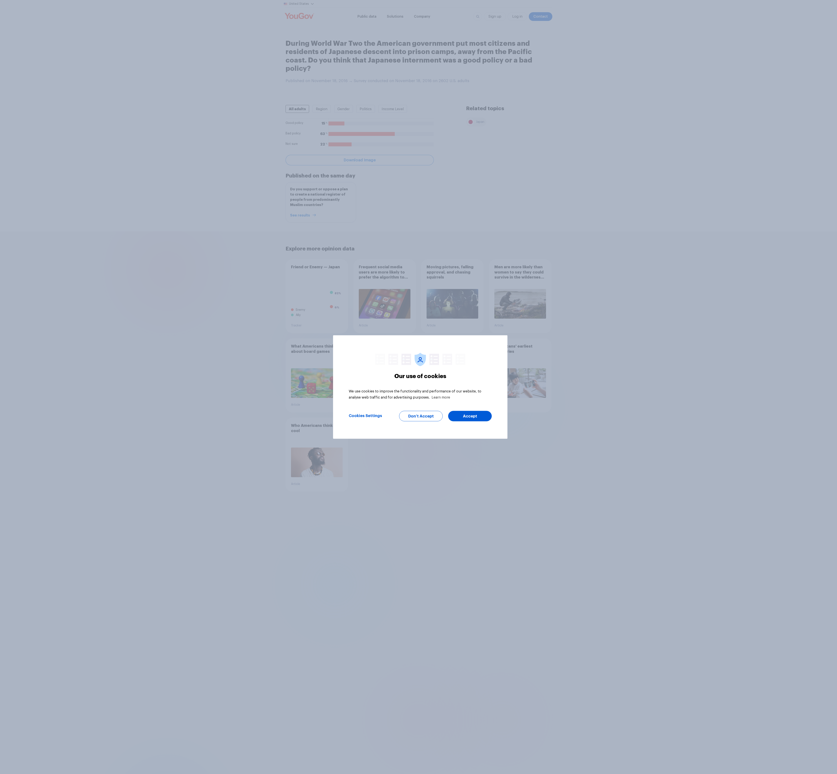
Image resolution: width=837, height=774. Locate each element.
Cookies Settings (365, 416)
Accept (470, 416)
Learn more (441, 397)
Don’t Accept (421, 416)
